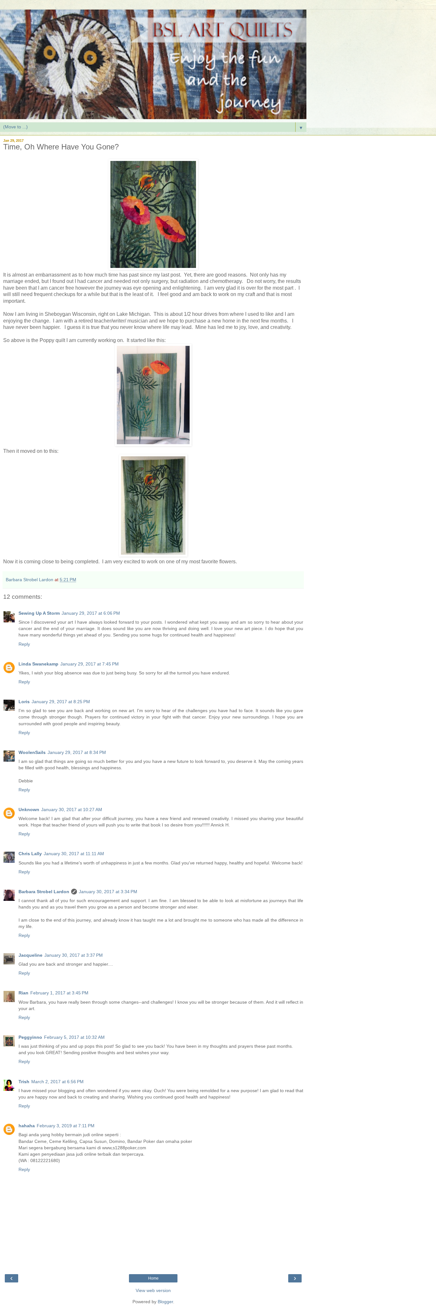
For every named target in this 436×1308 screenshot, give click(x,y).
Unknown (29, 809)
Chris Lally (30, 853)
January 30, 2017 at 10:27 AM (71, 809)
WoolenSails (32, 752)
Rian (23, 992)
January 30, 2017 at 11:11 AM (74, 853)
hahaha (27, 1125)
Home (153, 1278)
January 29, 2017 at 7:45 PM (89, 663)
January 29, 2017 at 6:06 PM (91, 613)
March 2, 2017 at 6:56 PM (57, 1081)
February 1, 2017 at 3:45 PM (59, 992)
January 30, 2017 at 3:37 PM (73, 955)
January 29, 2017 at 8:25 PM (61, 701)
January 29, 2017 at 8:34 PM (77, 752)
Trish (24, 1081)
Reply (24, 644)
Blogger (165, 1301)
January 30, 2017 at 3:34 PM (108, 891)
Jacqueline (30, 955)
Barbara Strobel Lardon (44, 891)
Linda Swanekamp (38, 663)
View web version (153, 1290)
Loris (24, 701)
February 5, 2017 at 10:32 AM (74, 1037)
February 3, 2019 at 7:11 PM (65, 1125)
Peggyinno (30, 1037)
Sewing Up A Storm (39, 613)
